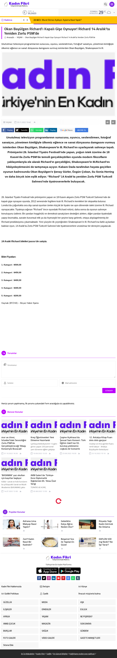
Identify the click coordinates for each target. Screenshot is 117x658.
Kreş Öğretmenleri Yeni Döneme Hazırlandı (42, 438)
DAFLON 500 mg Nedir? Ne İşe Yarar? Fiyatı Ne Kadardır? (106, 544)
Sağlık (49, 654)
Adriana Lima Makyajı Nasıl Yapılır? (29, 524)
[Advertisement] (58, 326)
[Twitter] (44, 578)
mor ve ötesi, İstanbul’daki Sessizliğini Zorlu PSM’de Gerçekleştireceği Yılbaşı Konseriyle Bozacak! (13, 443)
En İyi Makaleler (27, 654)
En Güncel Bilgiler (60, 654)
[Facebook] (39, 578)
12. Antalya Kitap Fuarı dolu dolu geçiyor (100, 438)
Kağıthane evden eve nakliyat (82, 654)
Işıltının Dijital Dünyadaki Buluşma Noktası (55, 20)
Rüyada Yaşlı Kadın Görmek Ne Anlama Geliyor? (106, 525)
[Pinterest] (63, 578)
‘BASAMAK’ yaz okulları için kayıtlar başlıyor (13, 476)
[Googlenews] (68, 578)
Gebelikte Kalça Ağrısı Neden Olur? (67, 524)
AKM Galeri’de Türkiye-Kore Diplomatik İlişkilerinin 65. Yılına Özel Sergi (43, 479)
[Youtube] (58, 578)
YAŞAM (19, 37)
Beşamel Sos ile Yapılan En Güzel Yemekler (67, 543)
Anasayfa (10, 37)
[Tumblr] (78, 578)
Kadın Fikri (40, 654)
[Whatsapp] (73, 578)
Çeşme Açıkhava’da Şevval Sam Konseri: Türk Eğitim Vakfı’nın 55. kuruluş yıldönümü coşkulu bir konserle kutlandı (73, 444)
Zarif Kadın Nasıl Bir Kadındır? (28, 541)
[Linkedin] (54, 578)
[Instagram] (49, 578)
